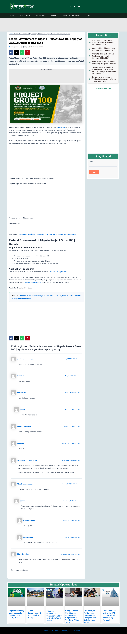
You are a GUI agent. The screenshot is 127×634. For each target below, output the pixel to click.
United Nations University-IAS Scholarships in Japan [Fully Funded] (109, 615)
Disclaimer (76, 631)
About (46, 631)
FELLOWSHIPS (40, 15)
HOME (12, 15)
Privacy (65, 631)
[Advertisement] (63, 24)
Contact (55, 631)
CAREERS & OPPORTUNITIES (71, 15)
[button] (11, 52)
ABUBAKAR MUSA (24, 426)
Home (11, 34)
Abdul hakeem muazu (25, 484)
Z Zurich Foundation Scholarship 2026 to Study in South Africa (54, 616)
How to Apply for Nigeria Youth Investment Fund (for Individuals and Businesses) (47, 234)
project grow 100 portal (33, 283)
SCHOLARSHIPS (25, 15)
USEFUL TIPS (91, 15)
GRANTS (54, 15)
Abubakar (21, 443)
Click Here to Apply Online (58, 272)
